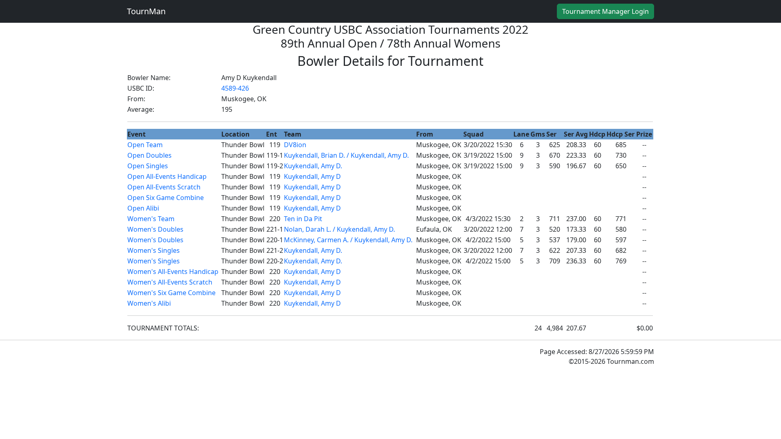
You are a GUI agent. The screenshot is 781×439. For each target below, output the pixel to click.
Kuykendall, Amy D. (313, 165)
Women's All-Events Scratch (169, 282)
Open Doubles (149, 155)
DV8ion (295, 144)
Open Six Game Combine (165, 197)
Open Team (145, 144)
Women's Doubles (155, 229)
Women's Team (151, 218)
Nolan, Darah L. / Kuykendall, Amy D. (339, 229)
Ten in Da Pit (303, 218)
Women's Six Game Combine (171, 292)
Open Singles (147, 165)
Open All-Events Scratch (164, 187)
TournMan (146, 11)
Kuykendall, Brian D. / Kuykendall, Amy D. (346, 155)
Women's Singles (153, 250)
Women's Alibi (149, 303)
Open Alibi (143, 208)
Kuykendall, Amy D (312, 176)
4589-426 (235, 88)
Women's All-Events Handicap (172, 271)
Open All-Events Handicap (167, 176)
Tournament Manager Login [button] (605, 11)
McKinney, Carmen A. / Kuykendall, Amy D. (348, 239)
